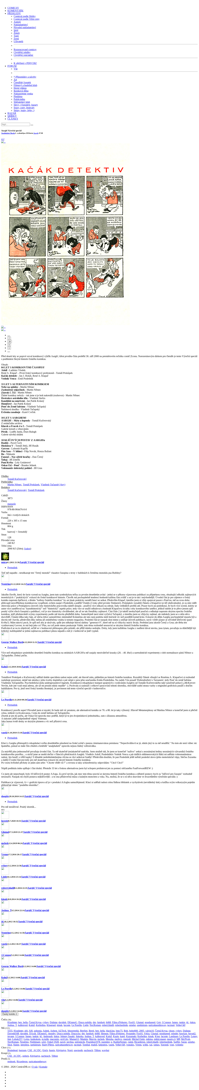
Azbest (53, 1030)
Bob (126, 1030)
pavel (62, 1042)
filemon (104, 1033)
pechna (70, 1042)
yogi (172, 1044)
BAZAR (11, 113)
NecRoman (95, 1025)
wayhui (105, 1050)
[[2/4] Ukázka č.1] (65, 324)
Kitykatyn (61, 1050)
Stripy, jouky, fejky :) (24, 110)
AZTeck (62, 1030)
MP (178, 1039)
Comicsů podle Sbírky (25, 16)
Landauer (173, 1036)
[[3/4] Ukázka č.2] (3, 327)
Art (15, 79)
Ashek (46, 1030)
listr (9, 1039)
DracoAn (75, 1033)
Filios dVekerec (119, 1022)
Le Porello (6, 699)
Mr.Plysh (185, 1039)
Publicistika (19, 99)
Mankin (84, 1039)
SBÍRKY (12, 116)
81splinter (12, 1022)
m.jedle (45, 1039)
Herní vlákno (20, 88)
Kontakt (43, 1066)
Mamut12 (74, 1039)
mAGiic (64, 1039)
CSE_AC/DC (34, 1050)
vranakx (130, 1044)
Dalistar (53, 1022)
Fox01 (132, 1022)
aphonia (38, 1030)
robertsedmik (121, 1025)
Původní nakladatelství (25, 27)
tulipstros (102, 1044)
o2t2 (44, 1042)
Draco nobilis (85, 1022)
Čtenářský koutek (22, 82)
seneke (132, 1025)
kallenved (23, 1025)
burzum (22, 1050)
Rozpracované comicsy (25, 49)
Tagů (16, 35)
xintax (156, 1044)
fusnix (52, 1050)
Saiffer (177, 1042)
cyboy (4, 865)
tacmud (170, 1025)
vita (3, 999)
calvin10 (149, 1030)
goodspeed (150, 1022)
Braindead (12, 1050)
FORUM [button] (11, 66)
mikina (149, 1039)
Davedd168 (13, 1033)
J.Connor (6, 955)
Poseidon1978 (93, 1042)
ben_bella (23, 1022)
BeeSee (84, 1030)
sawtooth (78, 1050)
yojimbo (179, 1044)
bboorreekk (73, 1030)
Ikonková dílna (21, 90)
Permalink (12, 567)
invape (10, 1036)
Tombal (86, 1044)
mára (4, 562)
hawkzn (183, 1033)
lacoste (4, 820)
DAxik (32, 1033)
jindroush (48, 1036)
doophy (5, 796)
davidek (62, 1022)
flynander (130, 1033)
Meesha (109, 1039)
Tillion (97, 1050)
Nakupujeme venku (23, 93)
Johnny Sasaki (67, 1036)
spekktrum (142, 1025)
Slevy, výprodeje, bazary (26, 104)
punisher (105, 1042)
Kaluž (4, 666)
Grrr (159, 1022)
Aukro (27, 548)
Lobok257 (17, 1039)
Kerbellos (40, 1025)
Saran (184, 1042)
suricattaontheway (157, 1025)
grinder (174, 1033)
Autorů (17, 22)
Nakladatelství (21, 24)
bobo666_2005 (136, 1030)
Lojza (26, 1039)
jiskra (192, 1022)
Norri (70, 1050)
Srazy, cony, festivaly (24, 107)
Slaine (16, 1044)
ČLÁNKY (12, 118)
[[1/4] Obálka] (3, 142)
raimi (130, 1042)
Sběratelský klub (22, 102)
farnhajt (101, 1022)
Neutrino (6, 584)
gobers (25, 1056)
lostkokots (35, 1039)
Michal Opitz (138, 1039)
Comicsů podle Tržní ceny (26, 19)
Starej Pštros (48, 1044)
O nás (35, 1066)
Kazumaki (131, 1036)
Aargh (35, 133)
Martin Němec (14, 484)
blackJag (110, 1030)
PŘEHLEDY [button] (14, 13)
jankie (182, 1022)
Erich (45, 1050)
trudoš (94, 1044)
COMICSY (13, 8)
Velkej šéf (180, 1025)
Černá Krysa (35, 1022)
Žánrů (17, 33)
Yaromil (164, 1044)
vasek (4, 732)
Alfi (31, 1030)
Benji (91, 1030)
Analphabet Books (8, 133)
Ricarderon (139, 1042)
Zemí (16, 38)
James (175, 1022)
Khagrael (51, 1025)
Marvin (92, 1039)
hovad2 (192, 1033)
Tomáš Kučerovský (17, 479)
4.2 (2, 139)
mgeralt (127, 1039)
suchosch (88, 1050)
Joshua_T (6, 910)
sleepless (25, 1044)
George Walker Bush (12, 642)
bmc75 (119, 1030)
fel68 (108, 1022)
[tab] (8, 335)
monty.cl (171, 1039)
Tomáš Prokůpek (31, 484)
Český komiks (9, 1014)
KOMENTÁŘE (15, 10)
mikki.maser (160, 1039)
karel (122, 1036)
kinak (4, 899)
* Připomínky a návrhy (25, 77)
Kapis (116, 1036)
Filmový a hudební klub (25, 85)
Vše (16, 68)
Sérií (16, 30)
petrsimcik (80, 1042)
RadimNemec (120, 1042)
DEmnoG (72, 1022)
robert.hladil (7, 888)
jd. (2, 921)
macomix (54, 1039)
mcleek (5, 843)
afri (26, 1030)
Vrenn (4, 854)
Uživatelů (18, 41)
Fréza (147, 1033)
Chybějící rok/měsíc (23, 55)
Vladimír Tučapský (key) (53, 484)
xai (150, 1044)
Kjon (157, 1036)
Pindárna (18, 96)
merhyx (118, 1039)
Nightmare (35, 1042)
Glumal (5, 832)
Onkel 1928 (53, 1042)
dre (94, 1022)
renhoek (11, 1061)
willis (145, 1044)
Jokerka (79, 1036)
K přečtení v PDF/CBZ (25, 63)
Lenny (194, 1036)
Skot (9, 1044)
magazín (11, 504)
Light (4, 876)
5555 (9, 1030)
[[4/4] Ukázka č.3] (3, 329)
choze (171, 1030)
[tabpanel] (99, 680)
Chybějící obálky (22, 52)
